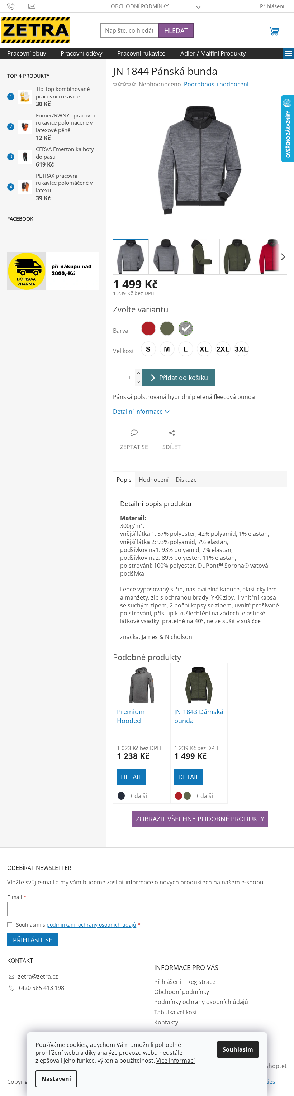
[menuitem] (26, 53)
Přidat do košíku (183, 377)
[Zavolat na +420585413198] (17, 5)
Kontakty (166, 1022)
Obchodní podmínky (140, 6)
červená (178, 796)
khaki (187, 796)
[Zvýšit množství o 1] (138, 373)
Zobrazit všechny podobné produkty (200, 818)
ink (121, 796)
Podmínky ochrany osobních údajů (201, 1002)
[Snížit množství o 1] (138, 382)
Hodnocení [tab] (154, 480)
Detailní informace (138, 411)
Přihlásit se (32, 940)
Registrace (201, 982)
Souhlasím (238, 1049)
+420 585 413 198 (41, 988)
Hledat (176, 30)
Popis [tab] (124, 480)
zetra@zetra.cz (38, 976)
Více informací (175, 1060)
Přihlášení (167, 982)
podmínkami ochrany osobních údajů (91, 924)
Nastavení (56, 1079)
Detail (131, 777)
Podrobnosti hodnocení (216, 84)
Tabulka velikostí (176, 1012)
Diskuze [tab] (186, 480)
